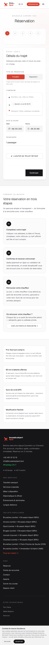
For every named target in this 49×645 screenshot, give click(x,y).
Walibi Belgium (8, 611)
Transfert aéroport (10, 482)
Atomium (6, 616)
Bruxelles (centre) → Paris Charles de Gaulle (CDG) (24, 544)
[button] (15, 129)
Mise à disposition (10, 491)
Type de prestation (15, 72)
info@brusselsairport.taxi (13, 461)
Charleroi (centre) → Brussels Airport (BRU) (21, 540)
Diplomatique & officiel (12, 496)
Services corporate (11, 487)
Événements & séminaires (14, 500)
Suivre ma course (10, 583)
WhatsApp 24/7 (9, 465)
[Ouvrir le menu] (43, 4)
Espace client (8, 588)
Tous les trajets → (10, 553)
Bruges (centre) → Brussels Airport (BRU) (20, 531)
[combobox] (26, 97)
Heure (27, 124)
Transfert (15, 77)
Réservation (33, 4)
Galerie (6, 579)
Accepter (19, 641)
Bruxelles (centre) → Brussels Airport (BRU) (21, 517)
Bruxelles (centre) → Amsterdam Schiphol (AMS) (23, 548)
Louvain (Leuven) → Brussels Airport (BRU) (20, 535)
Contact (6, 575)
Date (8, 124)
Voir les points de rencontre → (24, 326)
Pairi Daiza (7, 607)
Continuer (34, 173)
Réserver (7, 566)
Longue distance (10, 505)
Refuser (7, 641)
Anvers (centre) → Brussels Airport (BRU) (20, 522)
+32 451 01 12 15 (10, 457)
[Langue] (21, 4)
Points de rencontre (11, 570)
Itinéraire (11, 90)
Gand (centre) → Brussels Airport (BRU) (19, 526)
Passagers (11, 137)
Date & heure (12, 121)
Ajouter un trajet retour (24, 156)
